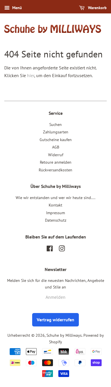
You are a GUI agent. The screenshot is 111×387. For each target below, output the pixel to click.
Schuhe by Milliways (64, 335)
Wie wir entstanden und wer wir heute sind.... (55, 197)
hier (30, 75)
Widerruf (55, 154)
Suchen (55, 124)
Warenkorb (97, 7)
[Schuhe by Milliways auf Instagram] (62, 249)
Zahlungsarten (55, 132)
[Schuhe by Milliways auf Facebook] (49, 249)
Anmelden (55, 297)
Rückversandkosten (55, 170)
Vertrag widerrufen (55, 319)
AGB (55, 147)
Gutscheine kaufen (56, 139)
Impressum (55, 212)
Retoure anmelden (55, 162)
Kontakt (55, 205)
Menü (16, 7)
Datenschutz (55, 220)
